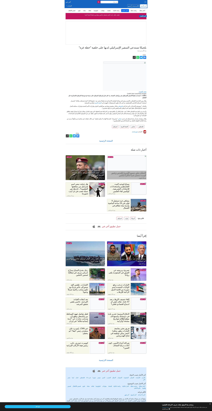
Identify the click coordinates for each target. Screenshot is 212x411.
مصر (69, 377)
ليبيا (73, 377)
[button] (98, 226)
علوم (83, 386)
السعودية (126, 377)
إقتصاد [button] (108, 10)
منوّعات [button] (103, 10)
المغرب (109, 377)
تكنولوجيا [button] (96, 10)
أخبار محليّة (143, 284)
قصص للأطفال (77, 386)
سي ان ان (134, 132)
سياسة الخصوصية (165, 407)
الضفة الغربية (98, 103)
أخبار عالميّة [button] (125, 10)
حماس (120, 119)
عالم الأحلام (137, 388)
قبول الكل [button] (38, 406)
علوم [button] (79, 10)
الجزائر (132, 377)
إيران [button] (126, 218)
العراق (114, 377)
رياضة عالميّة (142, 270)
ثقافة (92, 386)
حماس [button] (133, 127)
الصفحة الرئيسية (106, 140)
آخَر (144, 379)
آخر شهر (126, 395)
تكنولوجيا (98, 386)
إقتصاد (110, 386)
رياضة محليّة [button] (134, 10)
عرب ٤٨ (88, 377)
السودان (120, 377)
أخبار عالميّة (110, 157)
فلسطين (120, 106)
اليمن (103, 377)
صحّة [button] (84, 10)
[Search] (98, 2)
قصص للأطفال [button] (71, 10)
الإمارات (138, 377)
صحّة (88, 386)
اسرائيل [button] (115, 127)
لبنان (77, 377)
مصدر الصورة (142, 92)
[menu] (145, 2)
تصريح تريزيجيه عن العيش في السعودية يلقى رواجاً (102, 15)
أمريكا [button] (133, 218)
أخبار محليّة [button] (142, 10)
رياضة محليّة (134, 386)
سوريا (94, 377)
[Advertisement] (106, 33)
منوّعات (102, 270)
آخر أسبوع (133, 395)
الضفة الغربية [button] (124, 127)
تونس (98, 377)
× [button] (210, 404)
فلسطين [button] (141, 127)
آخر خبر (68, 2)
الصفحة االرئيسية (106, 360)
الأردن (143, 377)
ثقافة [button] (90, 10)
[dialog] (106, 406)
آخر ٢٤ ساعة (141, 395)
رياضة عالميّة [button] (116, 10)
